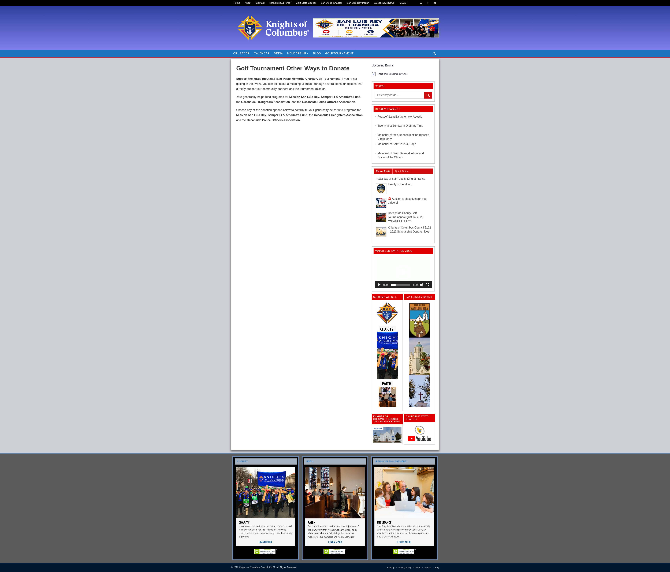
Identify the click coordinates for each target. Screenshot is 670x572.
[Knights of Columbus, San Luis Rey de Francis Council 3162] (387, 354)
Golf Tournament (339, 53)
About (248, 3)
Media (278, 53)
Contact (260, 3)
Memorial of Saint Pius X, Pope (397, 144)
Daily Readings (389, 109)
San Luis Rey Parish (358, 3)
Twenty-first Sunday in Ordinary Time (400, 125)
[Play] (379, 285)
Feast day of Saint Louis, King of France (400, 178)
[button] (403, 272)
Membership (296, 53)
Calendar (262, 53)
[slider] (400, 285)
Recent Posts (383, 171)
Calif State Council (306, 3)
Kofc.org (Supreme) (280, 3)
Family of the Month (400, 184)
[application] (403, 272)
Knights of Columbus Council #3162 (257, 567)
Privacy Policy (404, 568)
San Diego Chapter (331, 3)
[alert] (403, 74)
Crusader (241, 53)
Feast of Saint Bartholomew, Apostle (400, 116)
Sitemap (390, 568)
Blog (317, 53)
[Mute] (421, 285)
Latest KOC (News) (384, 3)
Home (236, 3)
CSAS (403, 3)
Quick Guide (401, 171)
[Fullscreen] (427, 285)
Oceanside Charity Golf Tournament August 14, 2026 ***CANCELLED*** (405, 217)
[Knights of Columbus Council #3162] (272, 10)
